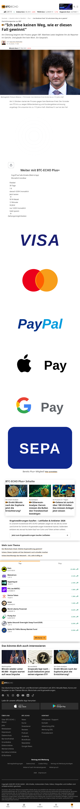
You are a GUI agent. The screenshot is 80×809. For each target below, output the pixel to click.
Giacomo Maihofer (16, 42)
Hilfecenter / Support (50, 719)
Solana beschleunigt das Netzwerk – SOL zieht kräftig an (22, 556)
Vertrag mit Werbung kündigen (62, 764)
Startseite (4, 18)
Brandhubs (26, 739)
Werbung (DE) (47, 729)
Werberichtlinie (8, 749)
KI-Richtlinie (6, 755)
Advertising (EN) (48, 726)
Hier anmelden (51, 472)
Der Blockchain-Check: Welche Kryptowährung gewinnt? (22, 549)
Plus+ (29, 18)
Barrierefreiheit (8, 739)
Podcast (25, 733)
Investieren (26, 726)
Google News (27, 746)
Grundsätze (6, 742)
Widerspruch (53, 767)
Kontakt (45, 723)
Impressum (6, 732)
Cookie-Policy (42, 764)
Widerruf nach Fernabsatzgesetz (34, 767)
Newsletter (26, 743)
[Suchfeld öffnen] (74, 7)
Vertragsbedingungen (15, 764)
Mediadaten (6, 729)
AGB (35, 773)
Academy (25, 736)
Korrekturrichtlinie (9, 752)
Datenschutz (7, 735)
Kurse (24, 723)
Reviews (25, 729)
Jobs (3, 725)
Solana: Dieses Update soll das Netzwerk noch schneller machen (25, 552)
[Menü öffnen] (77, 7)
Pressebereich (47, 733)
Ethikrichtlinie (7, 745)
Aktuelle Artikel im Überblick (17, 18)
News (24, 719)
